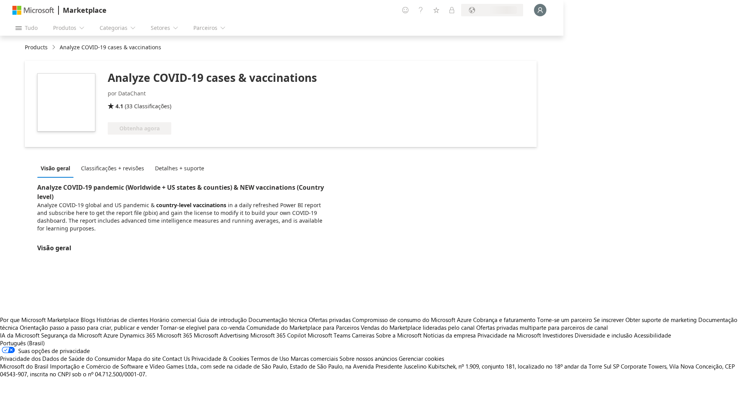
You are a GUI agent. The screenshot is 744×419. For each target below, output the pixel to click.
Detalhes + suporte (179, 168)
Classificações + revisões (112, 168)
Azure (110, 335)
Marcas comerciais (314, 358)
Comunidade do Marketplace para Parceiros (302, 327)
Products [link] (36, 47)
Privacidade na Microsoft (509, 335)
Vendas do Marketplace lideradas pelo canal (418, 327)
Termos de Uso (270, 358)
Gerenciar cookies (421, 358)
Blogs (88, 320)
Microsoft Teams (329, 335)
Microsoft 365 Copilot (278, 335)
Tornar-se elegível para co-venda (202, 327)
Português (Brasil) (22, 343)
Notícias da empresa (449, 335)
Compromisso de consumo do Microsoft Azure (412, 320)
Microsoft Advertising (221, 335)
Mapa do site (144, 358)
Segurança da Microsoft (71, 335)
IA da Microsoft (20, 335)
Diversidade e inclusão (603, 335)
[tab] (57, 168)
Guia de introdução (222, 320)
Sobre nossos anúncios (368, 358)
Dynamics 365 (137, 335)
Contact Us (176, 358)
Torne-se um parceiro (564, 320)
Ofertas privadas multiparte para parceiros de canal (542, 327)
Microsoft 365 (174, 335)
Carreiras (363, 335)
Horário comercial (173, 320)
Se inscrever (609, 320)
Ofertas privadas (330, 320)
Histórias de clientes (122, 320)
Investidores (557, 335)
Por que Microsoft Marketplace (39, 320)
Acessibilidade (652, 335)
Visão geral (55, 168)
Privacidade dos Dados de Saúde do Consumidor (63, 358)
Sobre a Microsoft (399, 335)
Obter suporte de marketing (661, 320)
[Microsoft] (33, 10)
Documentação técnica (277, 320)
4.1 (119, 106)
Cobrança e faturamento (504, 320)
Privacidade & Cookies (220, 358)
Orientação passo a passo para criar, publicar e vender (89, 327)
